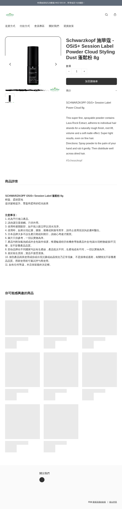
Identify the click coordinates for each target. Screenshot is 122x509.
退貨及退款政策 (99, 502)
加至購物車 (91, 81)
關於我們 (54, 26)
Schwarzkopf (75, 160)
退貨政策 (69, 26)
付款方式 (25, 26)
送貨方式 (10, 26)
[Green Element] (10, 15)
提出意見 (113, 502)
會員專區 (39, 26)
